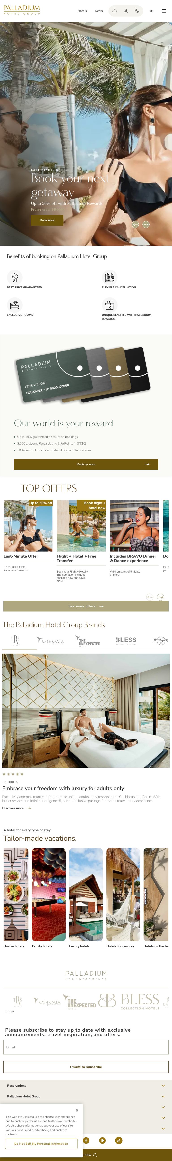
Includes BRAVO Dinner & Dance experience (133, 558)
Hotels (82, 11)
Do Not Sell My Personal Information (41, 1144)
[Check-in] (114, 11)
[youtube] (102, 1142)
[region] (41, 1130)
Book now (47, 220)
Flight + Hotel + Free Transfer (76, 558)
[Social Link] (86, 1142)
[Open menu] (164, 11)
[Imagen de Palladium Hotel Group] (49, 894)
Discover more (13, 808)
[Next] (146, 224)
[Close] (77, 1110)
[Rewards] (126, 11)
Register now (86, 464)
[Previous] (135, 224)
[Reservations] (137, 11)
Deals (99, 11)
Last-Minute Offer (21, 556)
